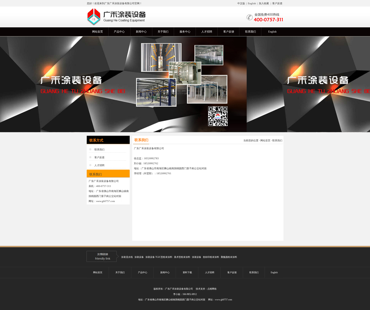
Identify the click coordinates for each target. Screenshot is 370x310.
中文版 (241, 3)
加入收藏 (264, 3)
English (251, 3)
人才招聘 (99, 165)
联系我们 (99, 149)
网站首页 (265, 140)
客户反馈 (277, 3)
